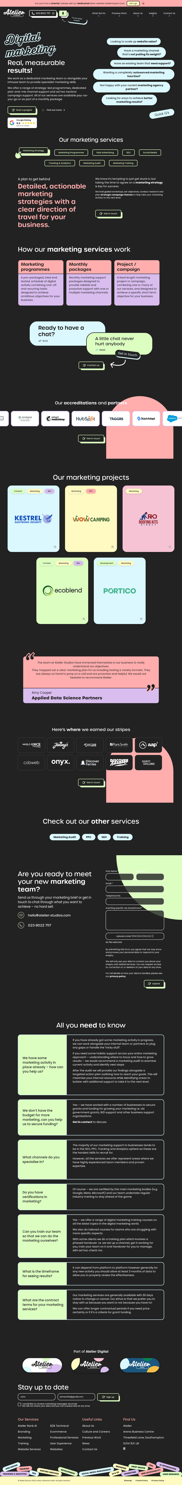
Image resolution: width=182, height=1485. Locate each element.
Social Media (150, 152)
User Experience (61, 1443)
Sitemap (128, 1480)
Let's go (133, 3)
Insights (153, 13)
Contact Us (169, 13)
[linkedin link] (124, 1448)
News (86, 1443)
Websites (56, 1449)
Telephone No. (113, 896)
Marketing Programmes (71, 152)
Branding (24, 1431)
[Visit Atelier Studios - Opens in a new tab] (91, 1365)
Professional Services (64, 1437)
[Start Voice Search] (63, 13)
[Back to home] (14, 16)
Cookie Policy (142, 1480)
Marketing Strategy (33, 150)
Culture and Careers (96, 1431)
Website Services (29, 1449)
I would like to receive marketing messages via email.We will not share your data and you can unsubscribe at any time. (56, 1405)
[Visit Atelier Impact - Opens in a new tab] (42, 1365)
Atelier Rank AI (27, 1426)
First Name (112, 871)
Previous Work (119, 13)
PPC (88, 837)
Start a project (24, 110)
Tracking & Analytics (60, 163)
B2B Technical (59, 1426)
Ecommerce (58, 1431)
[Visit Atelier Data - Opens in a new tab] (140, 1365)
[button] (42, 1065)
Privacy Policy (157, 1480)
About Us (138, 13)
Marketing (25, 1437)
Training (123, 837)
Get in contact (82, 1122)
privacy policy (118, 976)
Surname (141, 871)
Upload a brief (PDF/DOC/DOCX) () (135, 936)
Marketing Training (123, 163)
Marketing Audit (92, 163)
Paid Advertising (105, 152)
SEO (128, 152)
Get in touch (110, 213)
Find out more (54, 110)
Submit (156, 983)
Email (109, 883)
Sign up (110, 1397)
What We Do (98, 13)
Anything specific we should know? (124, 908)
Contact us (93, 365)
